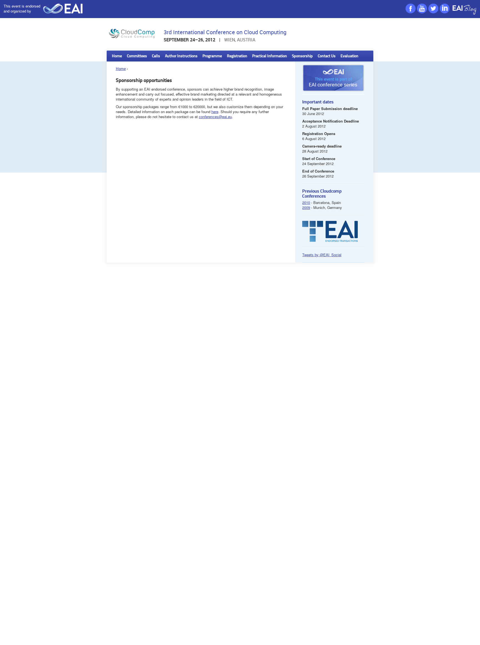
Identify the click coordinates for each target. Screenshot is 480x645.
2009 (306, 207)
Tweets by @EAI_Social (321, 254)
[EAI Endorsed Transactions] (330, 240)
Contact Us (327, 56)
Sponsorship (302, 56)
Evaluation (349, 56)
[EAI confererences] (333, 93)
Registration (237, 56)
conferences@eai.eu (215, 116)
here (214, 111)
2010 (306, 202)
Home (117, 56)
